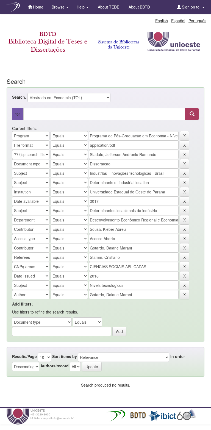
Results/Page (24, 356)
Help (81, 7)
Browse (59, 7)
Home (37, 7)
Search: (19, 97)
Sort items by (64, 356)
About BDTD (138, 7)
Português (197, 20)
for (17, 114)
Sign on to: (191, 7)
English (161, 20)
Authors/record (54, 365)
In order (177, 356)
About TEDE (108, 7)
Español (178, 20)
